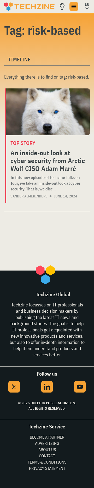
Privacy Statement (47, 468)
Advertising (47, 443)
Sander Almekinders (29, 196)
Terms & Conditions (47, 462)
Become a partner (47, 437)
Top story (22, 142)
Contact (47, 455)
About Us (47, 449)
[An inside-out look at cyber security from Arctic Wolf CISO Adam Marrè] (48, 111)
